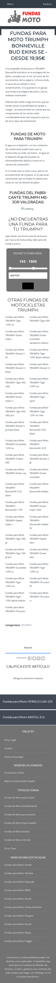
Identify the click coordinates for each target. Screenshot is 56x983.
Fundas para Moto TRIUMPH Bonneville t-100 (14, 506)
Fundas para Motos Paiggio (18, 940)
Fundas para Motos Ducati (17, 898)
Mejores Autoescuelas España (19, 781)
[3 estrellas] (28, 672)
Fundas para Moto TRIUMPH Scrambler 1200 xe (15, 444)
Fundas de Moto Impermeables (20, 822)
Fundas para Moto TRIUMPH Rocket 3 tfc (15, 353)
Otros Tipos (10, 848)
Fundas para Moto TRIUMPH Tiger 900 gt (15, 538)
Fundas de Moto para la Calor (19, 797)
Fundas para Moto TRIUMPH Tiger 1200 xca (39, 382)
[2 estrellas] (21, 672)
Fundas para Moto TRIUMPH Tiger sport (39, 397)
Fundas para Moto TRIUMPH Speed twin (39, 538)
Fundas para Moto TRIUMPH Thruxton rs (39, 596)
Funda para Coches (14, 772)
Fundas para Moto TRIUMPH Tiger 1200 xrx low (39, 411)
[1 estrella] (14, 672)
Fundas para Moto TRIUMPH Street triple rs (14, 397)
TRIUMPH (26, 625)
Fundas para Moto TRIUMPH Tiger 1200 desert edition (40, 353)
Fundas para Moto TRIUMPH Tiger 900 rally (15, 382)
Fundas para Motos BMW (17, 890)
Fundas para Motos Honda (18, 864)
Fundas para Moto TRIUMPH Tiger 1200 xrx (39, 567)
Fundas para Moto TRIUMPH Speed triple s (14, 520)
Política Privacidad (13, 756)
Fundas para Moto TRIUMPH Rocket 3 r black (15, 368)
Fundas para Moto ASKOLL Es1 (24, 717)
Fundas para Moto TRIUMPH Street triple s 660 (39, 506)
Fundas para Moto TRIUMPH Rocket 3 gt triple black (15, 426)
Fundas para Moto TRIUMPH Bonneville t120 (39, 444)
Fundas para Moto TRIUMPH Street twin (39, 553)
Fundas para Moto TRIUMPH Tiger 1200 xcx (14, 582)
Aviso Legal (10, 739)
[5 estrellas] (42, 672)
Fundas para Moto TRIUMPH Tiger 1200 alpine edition (15, 596)
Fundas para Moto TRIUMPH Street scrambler (39, 473)
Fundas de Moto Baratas (16, 831)
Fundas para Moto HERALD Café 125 (28, 701)
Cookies (8, 748)
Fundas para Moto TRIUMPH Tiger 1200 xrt (14, 320)
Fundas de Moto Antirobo (17, 839)
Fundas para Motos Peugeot (18, 915)
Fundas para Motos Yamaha (18, 873)
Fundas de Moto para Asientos (20, 814)
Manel (28, 647)
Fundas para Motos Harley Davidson (23, 907)
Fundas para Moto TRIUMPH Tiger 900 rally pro (15, 411)
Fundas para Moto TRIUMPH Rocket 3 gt (39, 458)
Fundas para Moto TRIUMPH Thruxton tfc (39, 582)
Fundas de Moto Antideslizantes (20, 805)
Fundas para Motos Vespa (17, 932)
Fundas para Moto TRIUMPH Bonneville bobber (39, 487)
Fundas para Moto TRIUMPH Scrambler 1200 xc (15, 567)
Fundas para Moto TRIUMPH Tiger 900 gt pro (15, 553)
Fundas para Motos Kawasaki (19, 881)
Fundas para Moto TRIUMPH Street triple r (14, 335)
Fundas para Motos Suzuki (18, 924)
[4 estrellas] (35, 672)
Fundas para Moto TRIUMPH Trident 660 (14, 458)
